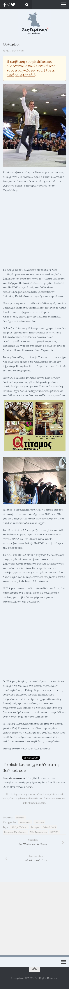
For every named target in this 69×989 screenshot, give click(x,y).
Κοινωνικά (25, 822)
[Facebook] (5, 4)
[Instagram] (8, 4)
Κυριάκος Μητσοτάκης (15, 831)
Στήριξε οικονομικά (15, 778)
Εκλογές (35, 827)
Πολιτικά (39, 822)
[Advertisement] (34, 229)
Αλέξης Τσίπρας (20, 827)
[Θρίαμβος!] (34, 125)
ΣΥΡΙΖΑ (54, 831)
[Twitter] (13, 4)
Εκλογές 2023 (49, 827)
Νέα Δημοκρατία (38, 831)
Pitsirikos (20, 817)
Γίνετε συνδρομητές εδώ (31, 72)
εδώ (29, 787)
